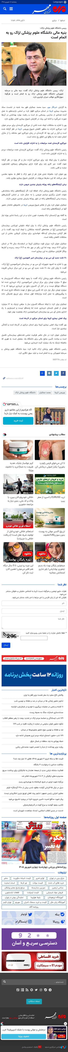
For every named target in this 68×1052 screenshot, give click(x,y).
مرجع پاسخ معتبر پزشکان (15, 887)
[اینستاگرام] (41, 990)
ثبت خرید (18, 421)
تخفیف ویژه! (23, 1036)
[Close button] (65, 1023)
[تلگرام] (50, 990)
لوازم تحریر (40, 878)
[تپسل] (4, 404)
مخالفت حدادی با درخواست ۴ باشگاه (48, 764)
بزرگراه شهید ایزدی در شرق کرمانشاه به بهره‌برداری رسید (41, 782)
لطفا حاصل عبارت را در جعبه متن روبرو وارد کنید (46, 633)
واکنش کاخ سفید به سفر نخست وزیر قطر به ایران (43, 695)
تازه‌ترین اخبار (59, 690)
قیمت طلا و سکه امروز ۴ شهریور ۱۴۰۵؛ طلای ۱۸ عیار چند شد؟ (38, 758)
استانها (62, 20)
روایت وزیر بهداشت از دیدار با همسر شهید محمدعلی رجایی (39, 747)
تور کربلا (24, 883)
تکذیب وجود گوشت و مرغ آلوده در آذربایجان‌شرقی (43, 805)
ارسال (6, 645)
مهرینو (17, 902)
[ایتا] (18, 990)
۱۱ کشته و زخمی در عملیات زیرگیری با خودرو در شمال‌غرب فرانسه (37, 706)
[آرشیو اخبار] (22, 990)
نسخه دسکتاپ (34, 1001)
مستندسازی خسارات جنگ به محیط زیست (46, 712)
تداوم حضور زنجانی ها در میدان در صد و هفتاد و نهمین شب (38, 701)
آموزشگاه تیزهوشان (55, 897)
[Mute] (42, 422)
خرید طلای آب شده (56, 883)
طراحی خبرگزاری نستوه (53, 1047)
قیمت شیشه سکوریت (22, 878)
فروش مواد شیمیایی (54, 892)
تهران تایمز (7, 902)
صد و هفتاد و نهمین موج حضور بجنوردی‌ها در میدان (42, 729)
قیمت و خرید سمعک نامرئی (35, 902)
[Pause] (38, 422)
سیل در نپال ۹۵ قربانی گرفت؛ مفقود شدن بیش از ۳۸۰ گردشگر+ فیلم (35, 787)
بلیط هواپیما (35, 897)
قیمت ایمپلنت (33, 892)
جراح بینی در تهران (56, 878)
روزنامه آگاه (34, 907)
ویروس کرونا (60, 392)
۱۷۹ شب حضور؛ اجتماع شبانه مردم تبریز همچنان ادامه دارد (39, 735)
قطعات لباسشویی (12, 892)
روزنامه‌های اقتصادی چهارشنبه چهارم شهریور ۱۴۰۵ (41, 867)
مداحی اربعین (57, 887)
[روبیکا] (32, 990)
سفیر (6, 878)
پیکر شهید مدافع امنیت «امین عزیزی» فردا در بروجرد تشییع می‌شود (36, 799)
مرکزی (54, 20)
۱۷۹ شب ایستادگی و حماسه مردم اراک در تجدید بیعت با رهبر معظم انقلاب (33, 718)
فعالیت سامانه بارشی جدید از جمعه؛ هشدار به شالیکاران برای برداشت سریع (33, 770)
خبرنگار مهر (52, 107)
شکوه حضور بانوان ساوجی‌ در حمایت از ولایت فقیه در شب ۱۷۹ (38, 724)
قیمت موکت (38, 883)
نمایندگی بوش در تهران (14, 897)
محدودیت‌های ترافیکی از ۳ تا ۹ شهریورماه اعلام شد (42, 776)
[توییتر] (36, 990)
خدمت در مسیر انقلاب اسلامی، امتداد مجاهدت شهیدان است (38, 810)
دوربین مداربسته (38, 887)
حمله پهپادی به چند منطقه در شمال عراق (46, 741)
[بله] (45, 990)
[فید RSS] (27, 990)
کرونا (51, 111)
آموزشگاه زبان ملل (57, 902)
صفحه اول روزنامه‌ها (55, 817)
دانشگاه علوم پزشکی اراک (25, 392)
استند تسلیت (9, 883)
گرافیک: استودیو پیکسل (30, 1047)
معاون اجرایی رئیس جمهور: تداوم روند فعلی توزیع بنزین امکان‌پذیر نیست (33, 793)
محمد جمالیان (45, 392)
